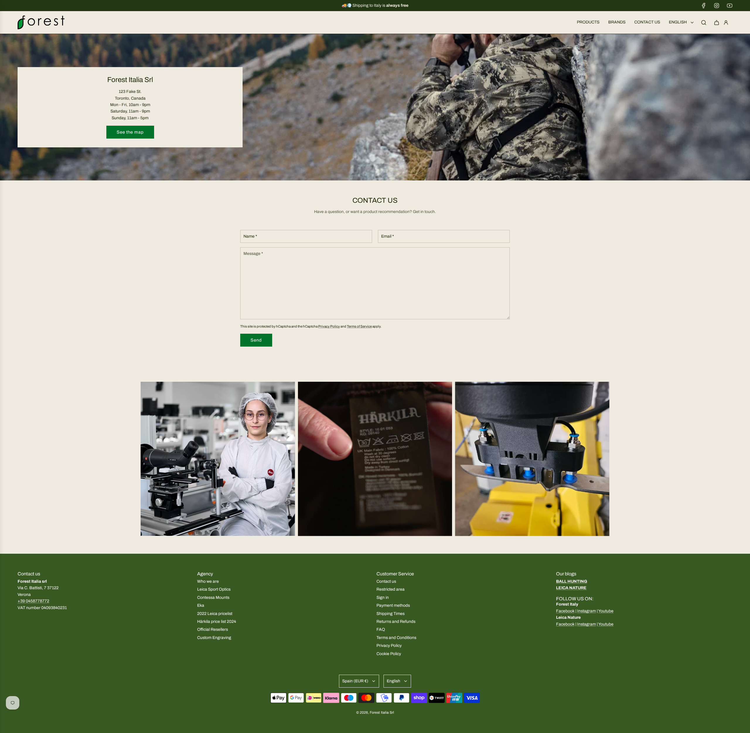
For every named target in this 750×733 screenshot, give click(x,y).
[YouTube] (729, 5)
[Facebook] (703, 5)
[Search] (703, 22)
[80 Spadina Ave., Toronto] (375, 107)
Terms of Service (359, 326)
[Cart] (716, 22)
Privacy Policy (329, 326)
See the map (130, 132)
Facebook (565, 611)
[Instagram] (716, 5)
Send (256, 340)
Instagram (586, 611)
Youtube (605, 611)
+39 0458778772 (33, 601)
